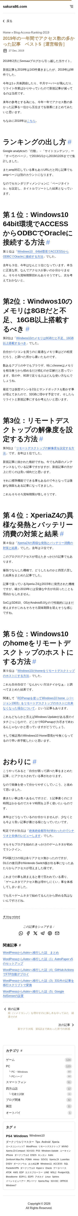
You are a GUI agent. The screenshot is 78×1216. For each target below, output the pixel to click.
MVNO (65, 1146)
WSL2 (53, 1172)
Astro (50, 1155)
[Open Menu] (71, 6)
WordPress (31, 1146)
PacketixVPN (12, 1168)
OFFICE (64, 1181)
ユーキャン (65, 1151)
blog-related (13, 916)
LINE (46, 1172)
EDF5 (31, 1176)
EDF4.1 (22, 1176)
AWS (15, 1172)
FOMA (29, 1159)
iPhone (9, 1155)
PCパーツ (32, 1181)
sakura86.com (15, 6)
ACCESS (57, 1164)
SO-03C (55, 1181)
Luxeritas (64, 1159)
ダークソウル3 (27, 1168)
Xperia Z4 (54, 1159)
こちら (31, 120)
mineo (36, 1159)
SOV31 (44, 1159)
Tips (37, 1141)
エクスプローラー (34, 1172)
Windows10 (37, 1135)
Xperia (55, 1141)
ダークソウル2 (22, 1155)
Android (46, 1141)
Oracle (48, 1168)
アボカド (39, 1176)
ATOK (9, 1172)
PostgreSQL (64, 1172)
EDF (21, 1172)
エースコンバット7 (15, 1146)
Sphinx (55, 1176)
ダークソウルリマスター (20, 1141)
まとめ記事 (33, 1164)
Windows (21, 1136)
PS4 (9, 1136)
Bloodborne (12, 1176)
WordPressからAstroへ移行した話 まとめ (31, 952)
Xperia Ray (43, 1181)
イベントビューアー (16, 1181)
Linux (48, 1176)
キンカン (42, 1155)
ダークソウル (20, 1164)
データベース (59, 1168)
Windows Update (50, 1151)
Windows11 (46, 1164)
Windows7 (11, 1185)
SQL (66, 1164)
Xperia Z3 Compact (15, 1151)
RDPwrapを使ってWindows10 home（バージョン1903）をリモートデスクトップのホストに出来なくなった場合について (38, 703)
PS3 (38, 1151)
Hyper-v (40, 1168)
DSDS (33, 1155)
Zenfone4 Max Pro (15, 1159)
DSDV (9, 1164)
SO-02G (30, 1151)
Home (7, 32)
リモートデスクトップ (49, 1146)
